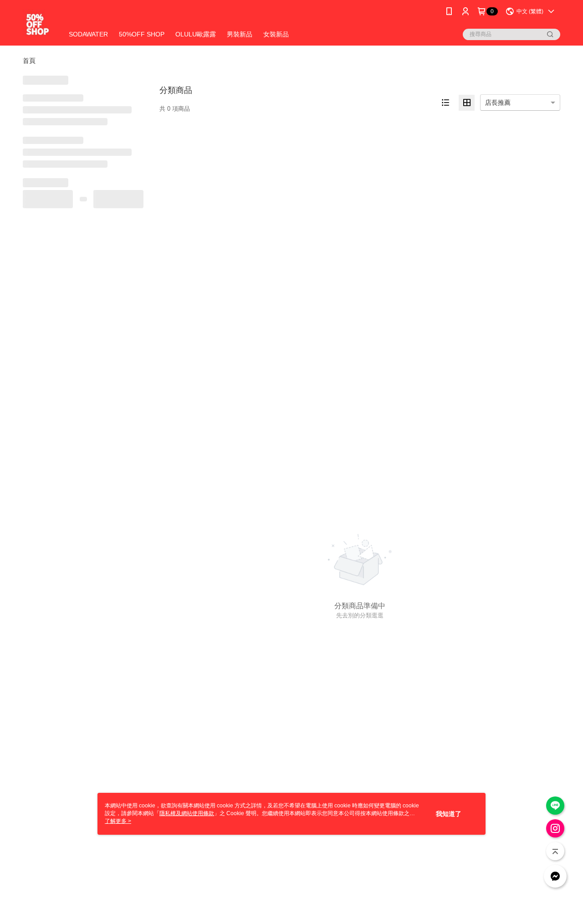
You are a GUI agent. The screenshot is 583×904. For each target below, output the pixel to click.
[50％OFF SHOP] (37, 24)
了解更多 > (118, 821)
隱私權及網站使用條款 (186, 813)
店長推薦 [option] (498, 102)
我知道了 (448, 813)
